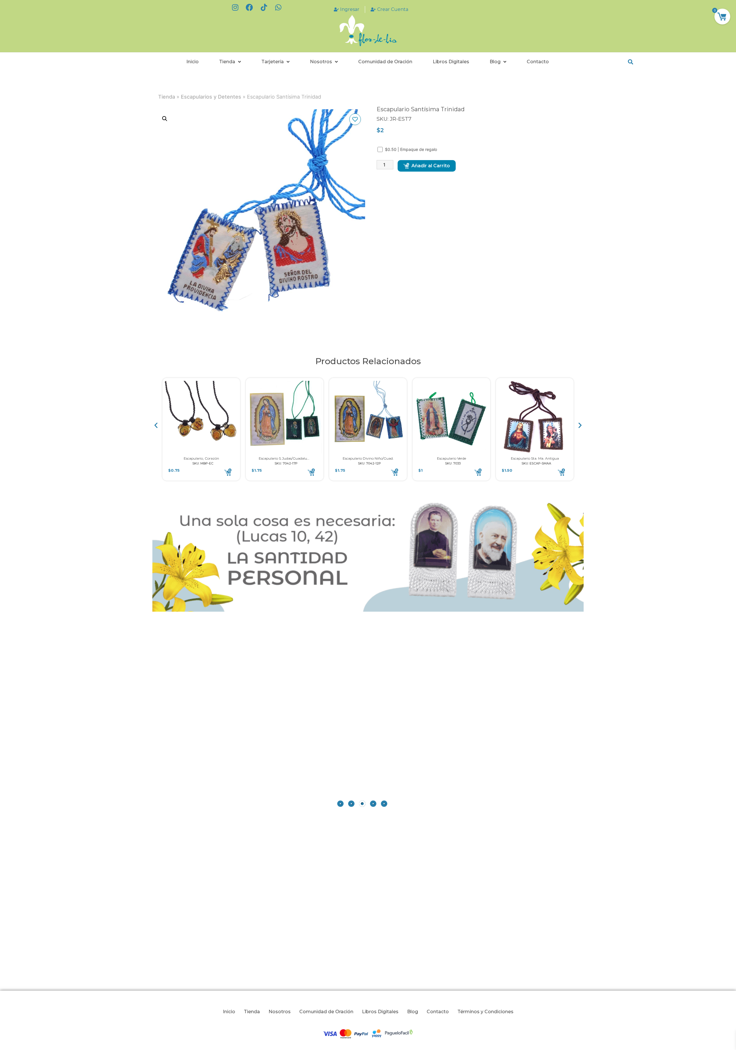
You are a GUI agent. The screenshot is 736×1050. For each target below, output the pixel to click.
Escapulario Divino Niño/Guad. (368, 458)
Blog (495, 61)
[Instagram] (235, 7)
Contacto (538, 61)
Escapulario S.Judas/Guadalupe (285, 458)
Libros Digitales (451, 61)
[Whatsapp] (278, 7)
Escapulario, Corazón (201, 458)
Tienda (227, 61)
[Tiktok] (264, 7)
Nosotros (321, 61)
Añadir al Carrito (430, 165)
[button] (630, 62)
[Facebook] (249, 7)
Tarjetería (272, 61)
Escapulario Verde (451, 458)
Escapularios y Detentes (211, 97)
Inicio (192, 61)
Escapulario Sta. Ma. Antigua (535, 458)
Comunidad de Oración (385, 61)
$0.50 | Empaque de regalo (411, 149)
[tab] (340, 804)
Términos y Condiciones (485, 1011)
